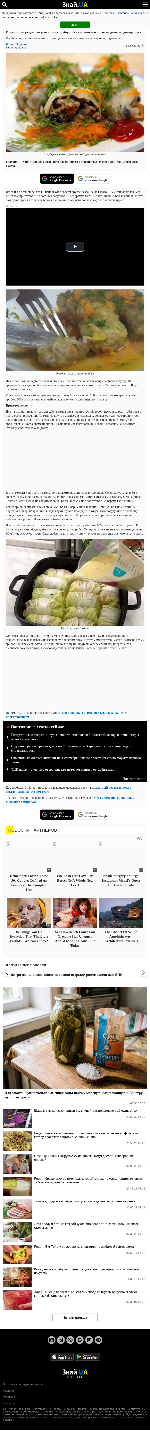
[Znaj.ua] (75, 4)
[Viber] (70, 1340)
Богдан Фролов (16, 43)
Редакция (9, 1396)
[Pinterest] (98, 1340)
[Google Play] (87, 1356)
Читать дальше (75, 1317)
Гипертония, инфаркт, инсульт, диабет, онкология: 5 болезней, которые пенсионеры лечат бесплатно (75, 737)
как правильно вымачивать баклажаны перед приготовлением (66, 714)
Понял (75, 24)
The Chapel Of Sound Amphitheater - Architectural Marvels (121, 936)
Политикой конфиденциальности (124, 12)
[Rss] (51, 1340)
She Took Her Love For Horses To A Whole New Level (75, 880)
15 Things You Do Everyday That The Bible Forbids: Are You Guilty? (29, 936)
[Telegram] (61, 1340)
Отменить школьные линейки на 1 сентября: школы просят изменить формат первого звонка (76, 760)
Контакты (9, 1403)
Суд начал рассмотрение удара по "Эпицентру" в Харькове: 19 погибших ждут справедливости (70, 748)
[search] (4, 4)
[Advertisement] (75, 460)
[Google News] (80, 1340)
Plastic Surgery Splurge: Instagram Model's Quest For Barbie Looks (121, 880)
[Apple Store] (62, 1356)
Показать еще (133, 778)
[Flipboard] (89, 1340)
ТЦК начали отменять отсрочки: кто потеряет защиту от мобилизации (64, 769)
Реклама (8, 1390)
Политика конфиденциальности (23, 1384)
